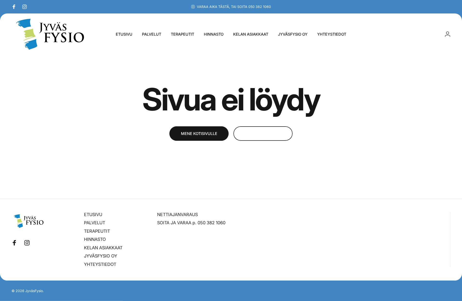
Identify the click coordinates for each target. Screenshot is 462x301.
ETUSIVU (93, 214)
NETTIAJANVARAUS (177, 214)
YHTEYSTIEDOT (100, 264)
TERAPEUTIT (97, 231)
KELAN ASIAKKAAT (103, 247)
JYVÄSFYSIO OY (100, 255)
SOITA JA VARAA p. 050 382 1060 (191, 222)
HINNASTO (95, 239)
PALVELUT (94, 222)
